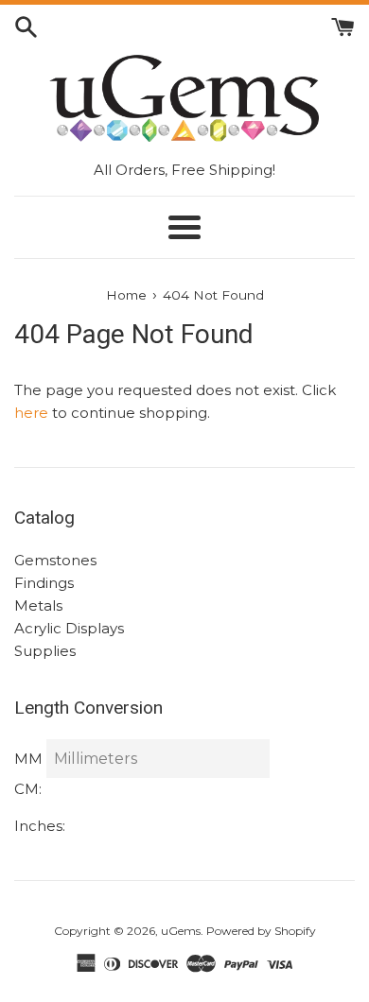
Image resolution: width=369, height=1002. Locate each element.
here (31, 413)
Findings (44, 583)
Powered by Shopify (261, 931)
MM (28, 759)
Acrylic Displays (69, 628)
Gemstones (55, 560)
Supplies (45, 651)
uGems (181, 931)
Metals (38, 605)
